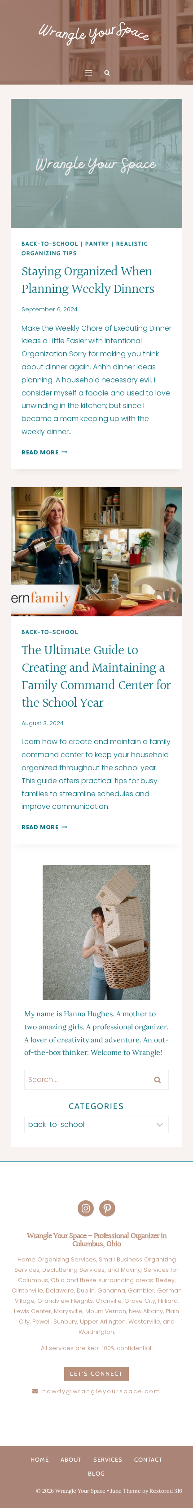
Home (40, 1459)
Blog (96, 1473)
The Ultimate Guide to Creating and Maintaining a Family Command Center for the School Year (96, 677)
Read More (44, 452)
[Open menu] (88, 73)
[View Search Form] (107, 73)
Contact (148, 1459)
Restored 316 (165, 1490)
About (71, 1459)
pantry (97, 243)
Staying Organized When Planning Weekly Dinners (88, 281)
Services (108, 1459)
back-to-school (50, 243)
